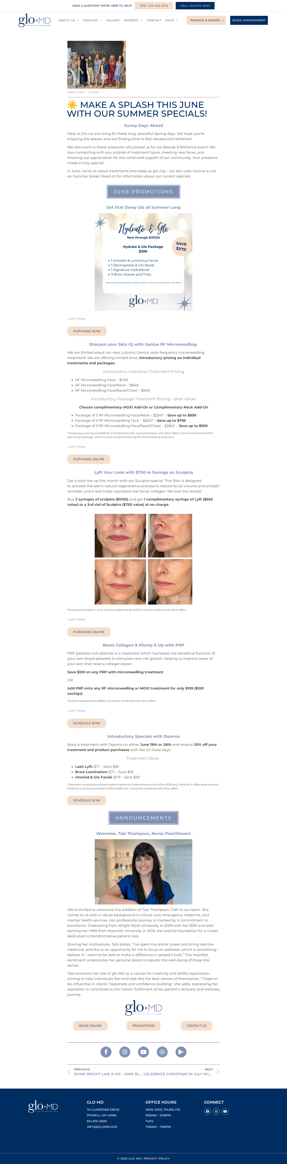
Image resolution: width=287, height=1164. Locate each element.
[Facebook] (207, 1111)
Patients (131, 20)
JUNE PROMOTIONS (143, 191)
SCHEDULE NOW (86, 723)
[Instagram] (216, 1111)
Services (90, 20)
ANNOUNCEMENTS (143, 818)
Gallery (113, 20)
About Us (67, 20)
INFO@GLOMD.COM (102, 1127)
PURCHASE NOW (87, 331)
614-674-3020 (97, 1121)
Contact (154, 20)
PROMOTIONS (143, 1026)
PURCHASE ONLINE (88, 459)
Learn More (76, 319)
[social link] (106, 1052)
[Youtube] (225, 1111)
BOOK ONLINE (90, 1026)
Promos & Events (205, 20)
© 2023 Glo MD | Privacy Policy (143, 1158)
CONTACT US (197, 1026)
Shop (169, 20)
